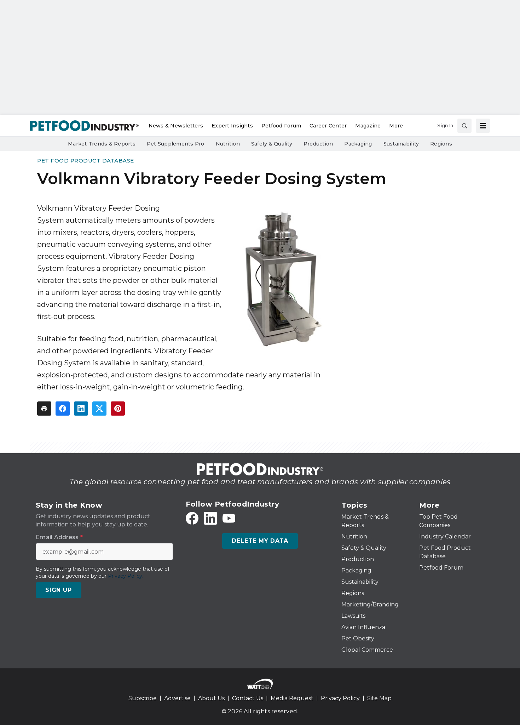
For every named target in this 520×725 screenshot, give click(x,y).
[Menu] (483, 126)
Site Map (379, 698)
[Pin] (118, 408)
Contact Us (247, 698)
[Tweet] (99, 408)
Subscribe (142, 698)
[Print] (44, 408)
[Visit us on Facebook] (192, 518)
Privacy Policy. (125, 576)
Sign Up (58, 590)
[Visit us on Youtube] (229, 518)
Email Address (59, 537)
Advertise (177, 698)
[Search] (464, 126)
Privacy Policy (340, 698)
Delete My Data (260, 540)
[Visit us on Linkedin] (210, 518)
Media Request (292, 698)
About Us (211, 698)
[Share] (63, 408)
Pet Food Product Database (85, 160)
